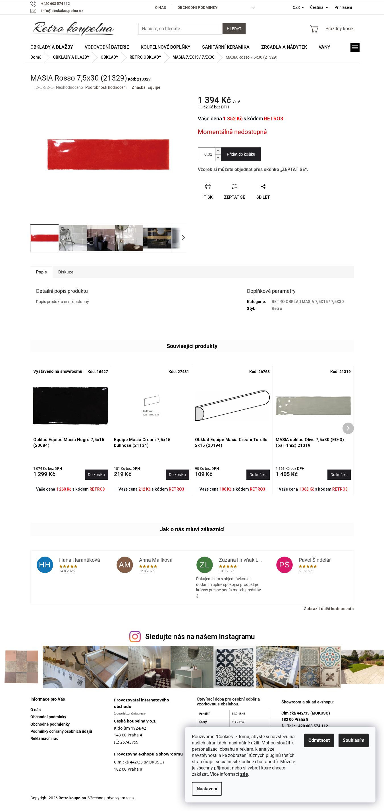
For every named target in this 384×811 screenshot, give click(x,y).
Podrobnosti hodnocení (105, 87)
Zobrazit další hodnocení (327, 608)
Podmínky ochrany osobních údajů (61, 731)
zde (244, 774)
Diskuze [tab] (65, 272)
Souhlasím (353, 740)
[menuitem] (52, 47)
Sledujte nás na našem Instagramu (200, 637)
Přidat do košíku (241, 154)
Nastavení (207, 788)
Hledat (234, 28)
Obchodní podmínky (197, 7)
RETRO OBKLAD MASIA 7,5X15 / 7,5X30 (308, 301)
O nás (160, 7)
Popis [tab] (41, 272)
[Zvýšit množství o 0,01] (218, 151)
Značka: (146, 87)
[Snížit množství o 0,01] (218, 157)
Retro (277, 308)
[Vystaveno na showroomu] (70, 406)
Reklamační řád (44, 738)
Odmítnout (319, 740)
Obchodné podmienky (50, 724)
